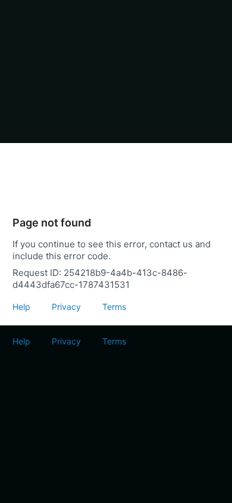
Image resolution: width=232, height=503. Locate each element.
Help (21, 307)
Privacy (66, 307)
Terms (114, 307)
